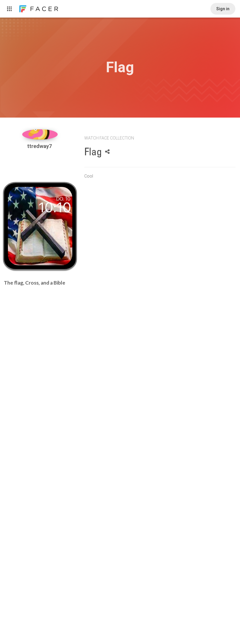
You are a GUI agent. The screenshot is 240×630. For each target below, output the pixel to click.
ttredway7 (40, 146)
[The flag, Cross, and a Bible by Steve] (40, 226)
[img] (40, 134)
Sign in (222, 8)
